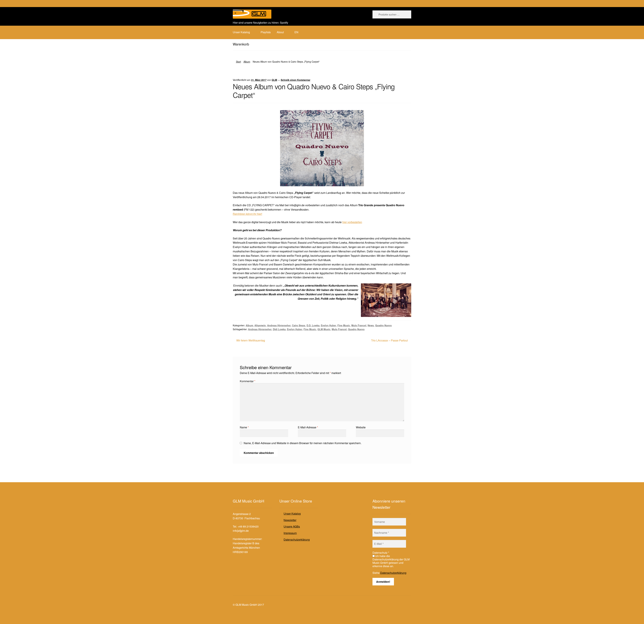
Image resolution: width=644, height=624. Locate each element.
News (371, 325)
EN (296, 32)
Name (244, 427)
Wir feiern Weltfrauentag (250, 340)
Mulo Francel (358, 325)
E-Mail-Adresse (308, 427)
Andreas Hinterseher (279, 325)
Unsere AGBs (292, 526)
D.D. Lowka (313, 325)
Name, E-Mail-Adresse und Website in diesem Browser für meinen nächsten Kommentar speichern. (302, 443)
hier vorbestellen (352, 222)
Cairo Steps (298, 325)
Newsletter (290, 520)
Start (238, 61)
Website (361, 427)
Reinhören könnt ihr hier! (247, 214)
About (280, 32)
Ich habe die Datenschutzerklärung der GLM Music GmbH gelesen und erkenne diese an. (391, 561)
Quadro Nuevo (383, 325)
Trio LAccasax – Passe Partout (389, 340)
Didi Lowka (279, 329)
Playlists (266, 32)
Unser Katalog (292, 513)
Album (247, 61)
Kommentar (247, 381)
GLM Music (323, 329)
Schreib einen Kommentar (295, 80)
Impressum (290, 533)
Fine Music (343, 325)
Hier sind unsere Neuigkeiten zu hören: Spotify (260, 22)
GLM (274, 80)
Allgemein (260, 325)
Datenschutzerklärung (297, 539)
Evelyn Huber (328, 325)
